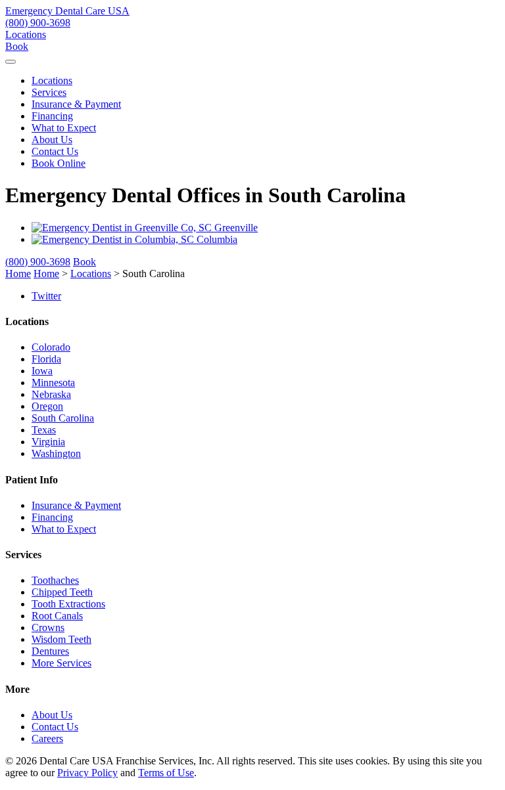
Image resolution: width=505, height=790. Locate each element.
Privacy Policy (87, 772)
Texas (44, 429)
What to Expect (64, 127)
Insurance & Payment (76, 104)
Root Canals (57, 615)
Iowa (42, 370)
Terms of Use (166, 772)
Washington (56, 453)
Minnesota (53, 382)
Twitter (46, 295)
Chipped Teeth (62, 592)
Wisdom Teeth (61, 639)
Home (18, 273)
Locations (25, 34)
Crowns (48, 627)
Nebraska (51, 394)
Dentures (50, 651)
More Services (61, 663)
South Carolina (63, 418)
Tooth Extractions (68, 603)
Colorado (51, 347)
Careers (47, 738)
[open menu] (10, 62)
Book (16, 46)
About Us (52, 139)
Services (49, 92)
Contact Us (55, 151)
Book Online (58, 163)
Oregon (47, 406)
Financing (52, 115)
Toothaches (55, 580)
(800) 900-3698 (37, 22)
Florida (46, 358)
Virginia (48, 441)
